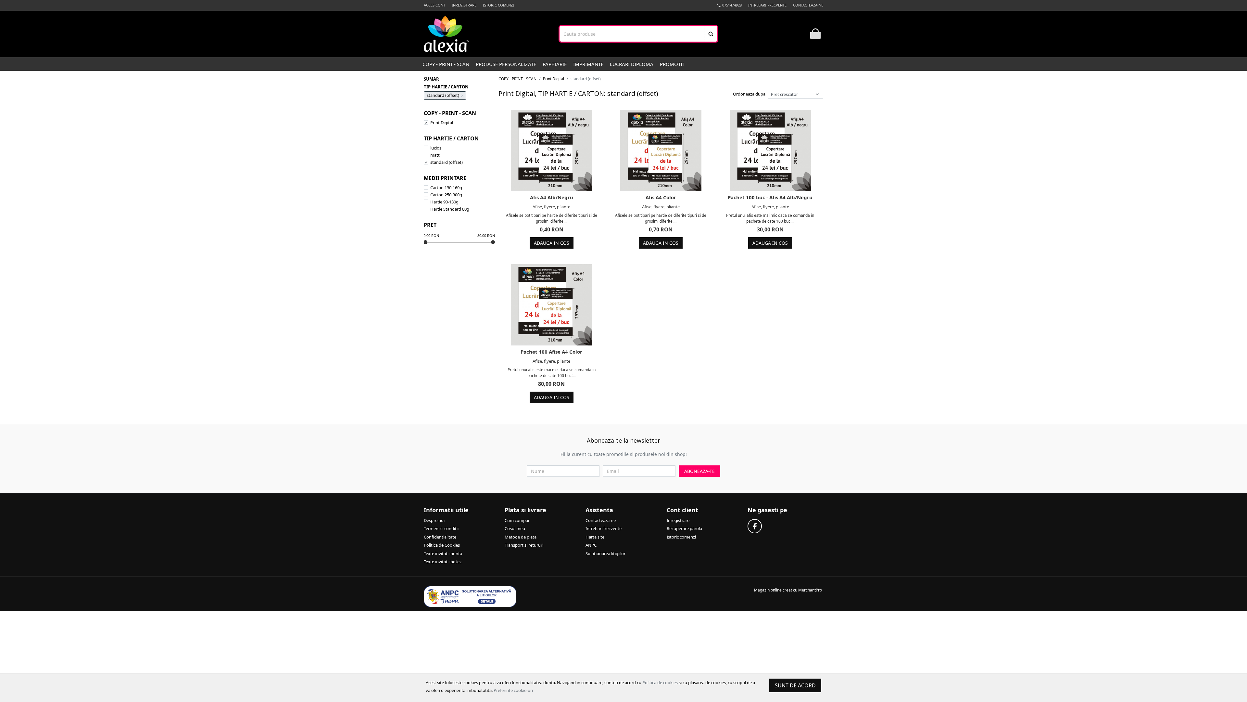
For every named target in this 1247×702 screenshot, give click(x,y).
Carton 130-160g (446, 187)
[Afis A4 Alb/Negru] (551, 150)
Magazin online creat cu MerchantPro (788, 590)
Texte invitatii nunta (443, 553)
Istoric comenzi (498, 5)
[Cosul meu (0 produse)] (815, 34)
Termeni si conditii (441, 528)
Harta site (595, 537)
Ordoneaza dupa (749, 94)
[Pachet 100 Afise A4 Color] (551, 304)
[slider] (425, 242)
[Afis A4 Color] (660, 150)
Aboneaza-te (699, 471)
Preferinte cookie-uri (513, 690)
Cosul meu (515, 528)
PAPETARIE (555, 64)
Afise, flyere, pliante (551, 207)
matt (435, 155)
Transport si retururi (524, 545)
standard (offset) (446, 162)
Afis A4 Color (661, 197)
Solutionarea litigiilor (605, 553)
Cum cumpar (517, 520)
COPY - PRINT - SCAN (445, 64)
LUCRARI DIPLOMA (631, 64)
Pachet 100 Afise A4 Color (551, 351)
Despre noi (434, 520)
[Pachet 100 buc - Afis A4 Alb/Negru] (770, 150)
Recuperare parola (684, 528)
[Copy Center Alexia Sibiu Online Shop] (446, 34)
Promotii (672, 64)
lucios (435, 148)
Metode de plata (520, 537)
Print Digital (441, 122)
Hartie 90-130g (444, 202)
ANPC (591, 545)
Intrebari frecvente (767, 5)
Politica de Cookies (442, 545)
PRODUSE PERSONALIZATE (506, 64)
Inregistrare (464, 5)
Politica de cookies (660, 682)
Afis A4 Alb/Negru (551, 197)
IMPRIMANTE (588, 64)
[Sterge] (462, 95)
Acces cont (434, 5)
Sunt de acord (795, 685)
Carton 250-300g (446, 195)
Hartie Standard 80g (449, 209)
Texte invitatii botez (442, 562)
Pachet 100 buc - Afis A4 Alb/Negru (770, 197)
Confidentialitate (440, 537)
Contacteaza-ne (808, 5)
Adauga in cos (551, 243)
